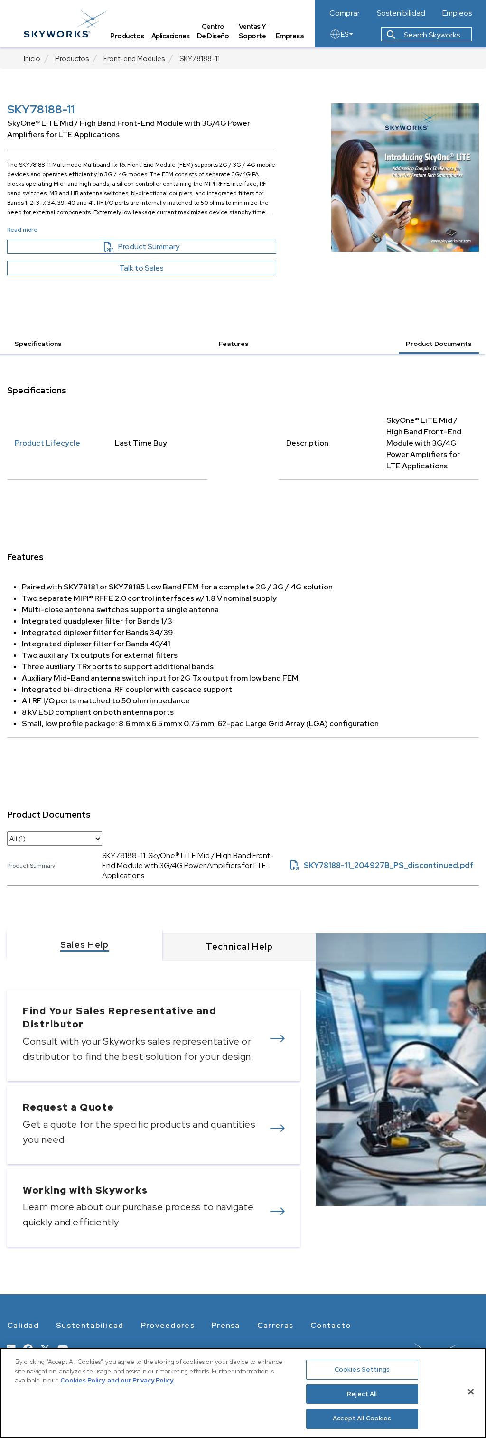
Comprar (344, 13)
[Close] (470, 1392)
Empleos (457, 13)
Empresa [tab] (290, 35)
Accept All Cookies (362, 1418)
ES (344, 34)
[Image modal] (405, 177)
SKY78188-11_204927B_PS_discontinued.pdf (382, 865)
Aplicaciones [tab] (170, 35)
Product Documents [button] (439, 343)
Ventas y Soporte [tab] (252, 31)
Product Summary (165, 247)
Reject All (362, 1394)
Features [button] (234, 343)
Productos (72, 59)
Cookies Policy (82, 1380)
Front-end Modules (134, 59)
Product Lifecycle (47, 443)
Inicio (32, 59)
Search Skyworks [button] (431, 35)
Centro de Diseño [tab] (213, 31)
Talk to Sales (142, 268)
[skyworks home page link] (66, 23)
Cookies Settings (362, 1369)
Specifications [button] (38, 343)
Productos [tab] (127, 35)
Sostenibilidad (401, 13)
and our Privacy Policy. (140, 1380)
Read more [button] (22, 229)
